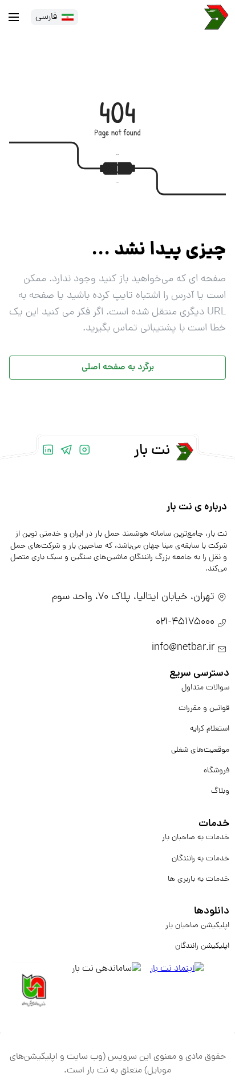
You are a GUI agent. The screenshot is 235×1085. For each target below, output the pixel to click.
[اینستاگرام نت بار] (84, 451)
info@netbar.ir (183, 648)
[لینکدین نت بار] (48, 451)
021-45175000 (185, 622)
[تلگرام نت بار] (66, 451)
